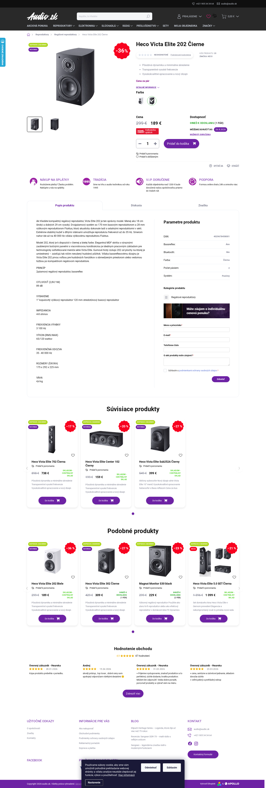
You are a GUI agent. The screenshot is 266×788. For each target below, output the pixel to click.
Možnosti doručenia (200, 134)
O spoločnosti (33, 728)
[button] (133, 514)
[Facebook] (190, 743)
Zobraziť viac (133, 693)
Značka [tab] (203, 205)
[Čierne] (151, 101)
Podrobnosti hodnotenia (181, 55)
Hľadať (148, 16)
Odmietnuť (151, 767)
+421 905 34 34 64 (203, 735)
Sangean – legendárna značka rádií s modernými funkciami (148, 746)
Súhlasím (172, 767)
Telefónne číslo (171, 345)
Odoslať (221, 379)
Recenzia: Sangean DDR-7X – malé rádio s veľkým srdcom (151, 738)
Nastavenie (94, 782)
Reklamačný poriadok (89, 743)
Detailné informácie (146, 87)
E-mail (167, 335)
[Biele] (140, 101)
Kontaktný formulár (203, 754)
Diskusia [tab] (136, 205)
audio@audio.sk (201, 729)
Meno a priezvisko (173, 325)
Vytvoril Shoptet (207, 783)
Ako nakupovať (86, 728)
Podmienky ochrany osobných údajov (97, 738)
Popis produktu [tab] (64, 205)
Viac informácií (126, 775)
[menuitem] (38, 26)
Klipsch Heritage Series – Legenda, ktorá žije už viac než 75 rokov (153, 729)
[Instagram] (196, 743)
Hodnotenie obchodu (133, 648)
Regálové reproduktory (183, 297)
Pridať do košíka (178, 143)
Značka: (206, 56)
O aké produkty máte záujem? (178, 355)
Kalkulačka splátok (150, 131)
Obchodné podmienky (89, 733)
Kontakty (31, 738)
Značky (30, 733)
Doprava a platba (87, 748)
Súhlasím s (193, 370)
